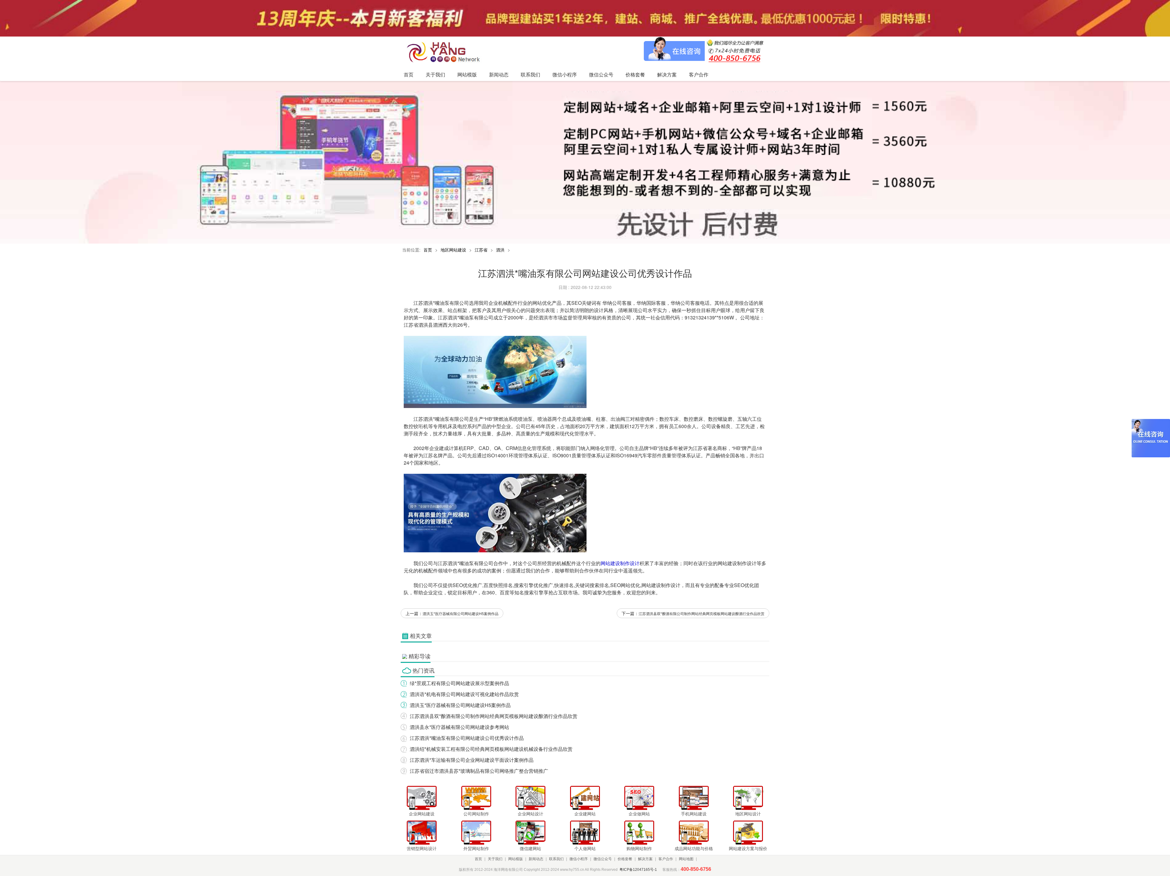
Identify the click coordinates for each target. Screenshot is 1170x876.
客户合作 (665, 859)
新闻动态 (536, 859)
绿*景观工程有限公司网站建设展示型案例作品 (459, 683)
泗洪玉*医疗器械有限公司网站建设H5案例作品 (460, 613)
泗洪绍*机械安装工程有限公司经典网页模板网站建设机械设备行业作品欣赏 (491, 748)
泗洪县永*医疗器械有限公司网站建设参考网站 (459, 726)
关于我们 (495, 859)
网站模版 (515, 859)
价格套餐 (625, 859)
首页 (428, 250)
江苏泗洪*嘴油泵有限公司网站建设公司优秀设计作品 (467, 737)
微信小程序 (578, 859)
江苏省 (481, 250)
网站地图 (686, 859)
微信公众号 (603, 859)
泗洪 (500, 250)
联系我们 (556, 859)
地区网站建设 (453, 250)
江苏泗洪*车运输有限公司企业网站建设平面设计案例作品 (472, 759)
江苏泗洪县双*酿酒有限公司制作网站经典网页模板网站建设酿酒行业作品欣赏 (701, 613)
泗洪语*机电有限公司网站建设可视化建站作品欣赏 (464, 694)
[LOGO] (445, 52)
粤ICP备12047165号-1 (638, 869)
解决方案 (645, 859)
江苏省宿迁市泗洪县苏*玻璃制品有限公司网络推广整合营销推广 (479, 770)
